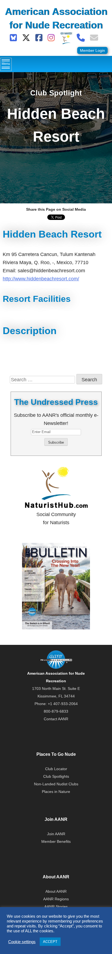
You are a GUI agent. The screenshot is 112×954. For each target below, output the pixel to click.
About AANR (56, 891)
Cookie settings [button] (22, 942)
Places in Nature (56, 791)
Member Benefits (56, 841)
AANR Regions (56, 899)
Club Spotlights (56, 776)
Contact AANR (56, 719)
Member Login (92, 50)
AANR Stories (56, 906)
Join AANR (56, 834)
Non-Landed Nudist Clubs (56, 784)
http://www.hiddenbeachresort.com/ (41, 278)
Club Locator (56, 769)
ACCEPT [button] (50, 942)
